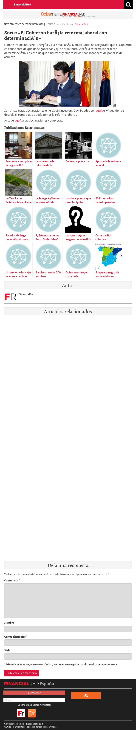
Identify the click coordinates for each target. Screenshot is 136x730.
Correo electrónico (15, 637)
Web (7, 650)
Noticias (9, 24)
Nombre (10, 623)
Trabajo (39, 24)
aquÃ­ (99, 111)
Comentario (12, 580)
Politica (19, 24)
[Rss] (86, 695)
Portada (29, 24)
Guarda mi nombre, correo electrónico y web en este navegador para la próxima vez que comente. (62, 664)
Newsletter (34, 692)
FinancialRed (22, 4)
